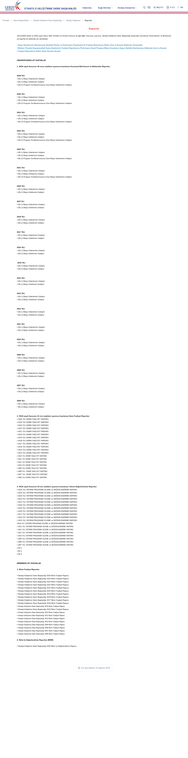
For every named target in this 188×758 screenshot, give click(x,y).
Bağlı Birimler (104, 8)
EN (181, 7)
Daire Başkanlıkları (21, 20)
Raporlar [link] (88, 20)
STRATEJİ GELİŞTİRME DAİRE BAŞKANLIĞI (50, 8)
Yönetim (6, 20)
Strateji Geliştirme (126, 8)
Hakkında (86, 8)
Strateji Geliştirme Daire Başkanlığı (47, 20)
